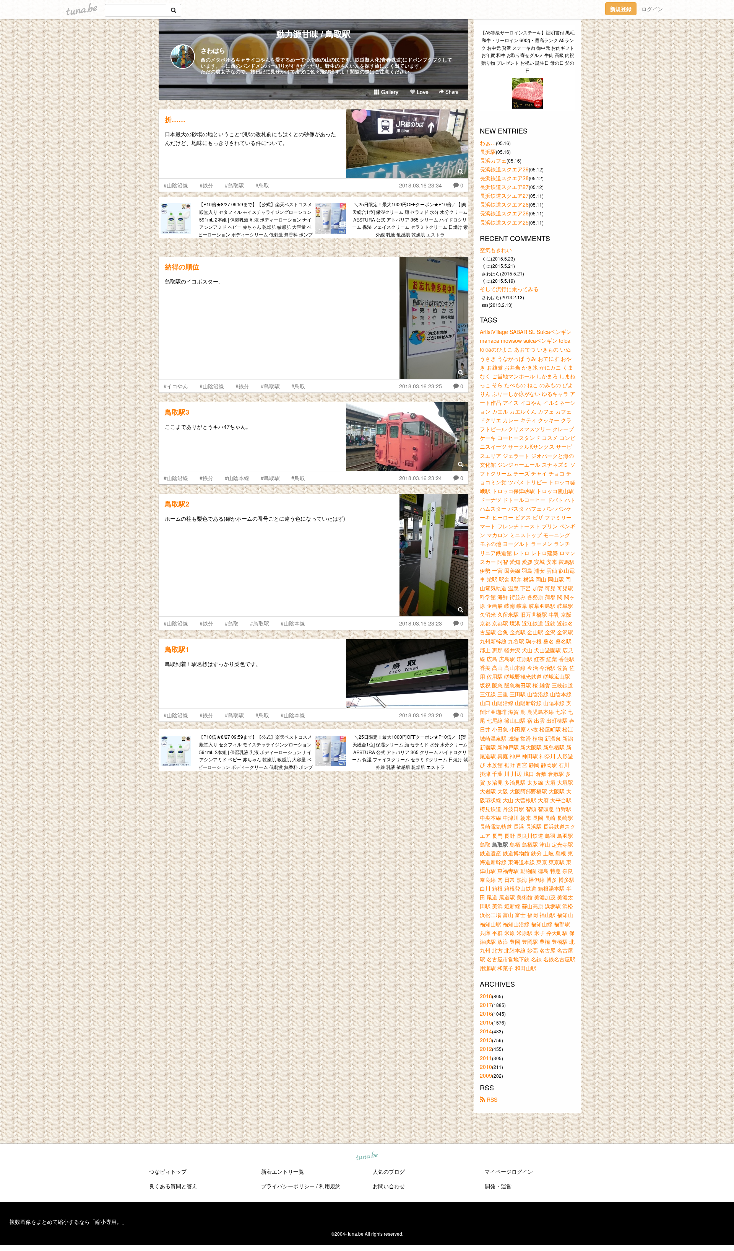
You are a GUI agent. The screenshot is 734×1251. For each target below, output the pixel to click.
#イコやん (176, 386)
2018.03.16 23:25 (420, 386)
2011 (486, 1058)
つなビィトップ (168, 1171)
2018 (486, 996)
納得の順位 (182, 267)
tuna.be (366, 1156)
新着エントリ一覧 (282, 1171)
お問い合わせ (389, 1186)
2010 (486, 1066)
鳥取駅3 (177, 412)
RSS (491, 1099)
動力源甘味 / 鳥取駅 (313, 34)
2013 (486, 1040)
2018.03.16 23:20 (420, 715)
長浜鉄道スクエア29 (504, 169)
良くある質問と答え (173, 1186)
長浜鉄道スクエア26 (504, 204)
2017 (486, 1004)
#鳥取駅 (234, 185)
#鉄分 (206, 185)
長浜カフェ (493, 160)
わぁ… (488, 143)
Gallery (389, 92)
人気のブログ (389, 1171)
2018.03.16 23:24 (420, 478)
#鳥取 (262, 185)
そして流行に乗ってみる (509, 289)
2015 (486, 1022)
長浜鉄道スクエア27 (504, 187)
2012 (486, 1048)
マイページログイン (509, 1171)
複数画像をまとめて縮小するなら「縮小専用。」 (68, 1221)
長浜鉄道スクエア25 (504, 222)
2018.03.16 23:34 (420, 185)
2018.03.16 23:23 (420, 623)
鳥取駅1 (177, 649)
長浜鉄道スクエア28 (504, 178)
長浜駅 (488, 151)
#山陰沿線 (176, 185)
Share (451, 91)
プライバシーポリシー (288, 1186)
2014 (486, 1031)
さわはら (213, 50)
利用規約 (330, 1186)
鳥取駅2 (177, 504)
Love (422, 92)
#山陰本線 (237, 478)
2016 (486, 1013)
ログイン (652, 9)
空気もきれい (496, 250)
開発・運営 (498, 1186)
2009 (486, 1075)
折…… (175, 119)
